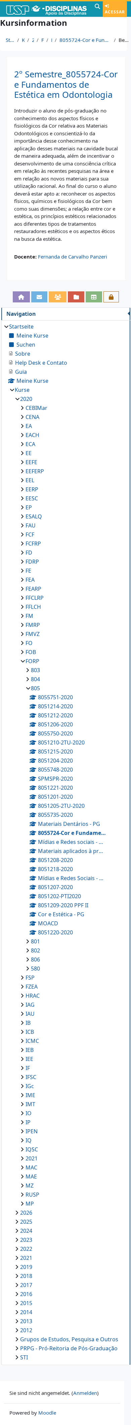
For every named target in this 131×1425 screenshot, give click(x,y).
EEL (30, 480)
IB (28, 1022)
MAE (31, 1176)
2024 (26, 1230)
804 (35, 679)
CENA (32, 417)
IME (30, 1095)
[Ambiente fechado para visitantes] (111, 296)
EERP (32, 489)
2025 (26, 1221)
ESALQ (34, 516)
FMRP (33, 625)
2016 (26, 1294)
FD (29, 552)
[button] (97, 9)
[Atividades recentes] (76, 296)
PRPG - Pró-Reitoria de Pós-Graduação (69, 1348)
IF (28, 1068)
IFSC (31, 1077)
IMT (30, 1104)
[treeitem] (65, 842)
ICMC (32, 1041)
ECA (30, 444)
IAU (30, 1013)
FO (29, 643)
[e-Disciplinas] (46, 9)
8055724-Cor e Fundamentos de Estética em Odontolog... (85, 40)
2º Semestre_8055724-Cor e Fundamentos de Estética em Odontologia (66, 84)
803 (35, 670)
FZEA (32, 986)
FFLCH (33, 607)
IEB (30, 1050)
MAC (31, 1167)
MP (30, 1203)
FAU (31, 525)
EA (29, 426)
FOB (31, 652)
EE (29, 453)
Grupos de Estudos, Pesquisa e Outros (69, 1339)
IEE (29, 1059)
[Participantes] (58, 296)
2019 (26, 1267)
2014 (26, 1312)
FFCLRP (35, 597)
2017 (26, 1285)
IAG (30, 1004)
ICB (30, 1032)
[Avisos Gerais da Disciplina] (39, 296)
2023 (26, 1239)
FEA (30, 579)
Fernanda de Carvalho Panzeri (72, 256)
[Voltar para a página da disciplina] (21, 296)
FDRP (32, 561)
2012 (26, 1330)
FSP (30, 977)
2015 (26, 1303)
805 (51, 40)
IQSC (32, 1149)
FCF (30, 534)
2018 (26, 1276)
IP (28, 1122)
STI (24, 1357)
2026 (26, 1212)
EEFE (31, 462)
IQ (29, 1140)
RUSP (32, 1194)
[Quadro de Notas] (94, 296)
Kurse (23, 40)
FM (29, 616)
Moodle (47, 1412)
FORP (42, 40)
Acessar (115, 12)
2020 (33, 40)
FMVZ (33, 634)
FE (28, 570)
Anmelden (85, 1393)
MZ (30, 1185)
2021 (32, 1158)
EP (29, 507)
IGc (30, 1086)
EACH (32, 435)
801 (35, 941)
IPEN (32, 1131)
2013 (26, 1321)
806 (35, 959)
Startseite (10, 40)
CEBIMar (36, 408)
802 (35, 950)
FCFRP (33, 543)
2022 (26, 1249)
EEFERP (35, 471)
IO (29, 1113)
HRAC (33, 995)
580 (35, 968)
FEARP (33, 588)
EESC (32, 498)
